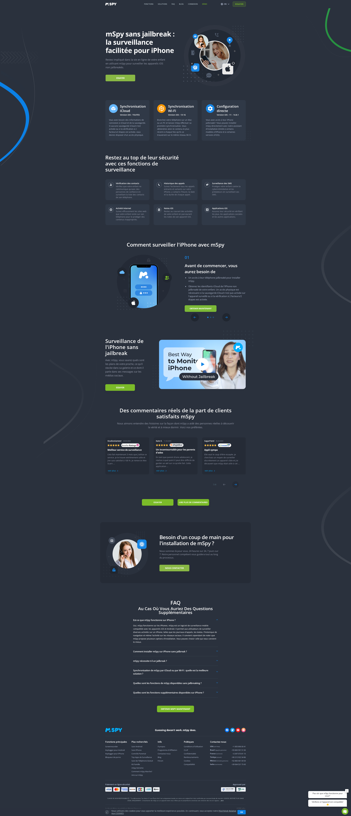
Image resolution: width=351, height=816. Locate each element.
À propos (161, 746)
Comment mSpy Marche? (141, 771)
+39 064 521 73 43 (239, 764)
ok (241, 812)
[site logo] (110, 4)
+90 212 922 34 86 (239, 757)
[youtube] (238, 730)
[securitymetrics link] (228, 789)
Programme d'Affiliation (167, 750)
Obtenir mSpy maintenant (175, 709)
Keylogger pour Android (115, 750)
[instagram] (243, 730)
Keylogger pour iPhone (114, 753)
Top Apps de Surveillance (141, 757)
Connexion (193, 4)
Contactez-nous (164, 753)
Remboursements (191, 757)
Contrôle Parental (138, 753)
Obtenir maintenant (201, 308)
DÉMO (204, 4)
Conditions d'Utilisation (193, 746)
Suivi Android (136, 746)
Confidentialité (190, 753)
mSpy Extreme (137, 768)
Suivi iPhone (136, 750)
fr (225, 4)
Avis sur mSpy (137, 775)
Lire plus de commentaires (193, 502)
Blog (159, 757)
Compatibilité (189, 764)
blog (181, 4)
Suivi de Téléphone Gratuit (142, 761)
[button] (195, 317)
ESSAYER (239, 4)
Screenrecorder (111, 746)
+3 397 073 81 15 (239, 753)
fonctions (148, 4)
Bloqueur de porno (113, 757)
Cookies (187, 761)
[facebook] (227, 730)
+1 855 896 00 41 (239, 746)
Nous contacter (174, 568)
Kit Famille (135, 764)
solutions (162, 4)
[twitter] (232, 730)
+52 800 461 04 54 (239, 761)
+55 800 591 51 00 (239, 750)
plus (222, 800)
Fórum (160, 761)
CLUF (186, 750)
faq (173, 4)
